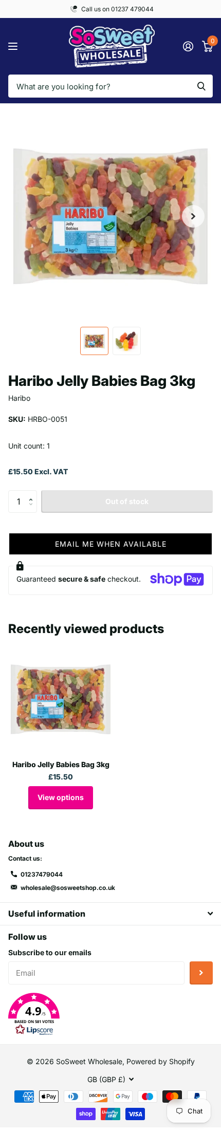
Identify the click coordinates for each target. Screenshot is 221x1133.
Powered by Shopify (160, 1061)
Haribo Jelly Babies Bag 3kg (60, 764)
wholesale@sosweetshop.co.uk (68, 887)
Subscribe (201, 973)
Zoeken (201, 86)
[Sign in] (187, 46)
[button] (193, 216)
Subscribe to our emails (49, 952)
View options (61, 797)
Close (110, 914)
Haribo (19, 398)
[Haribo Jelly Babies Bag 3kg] (60, 699)
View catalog (14, 46)
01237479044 (42, 874)
